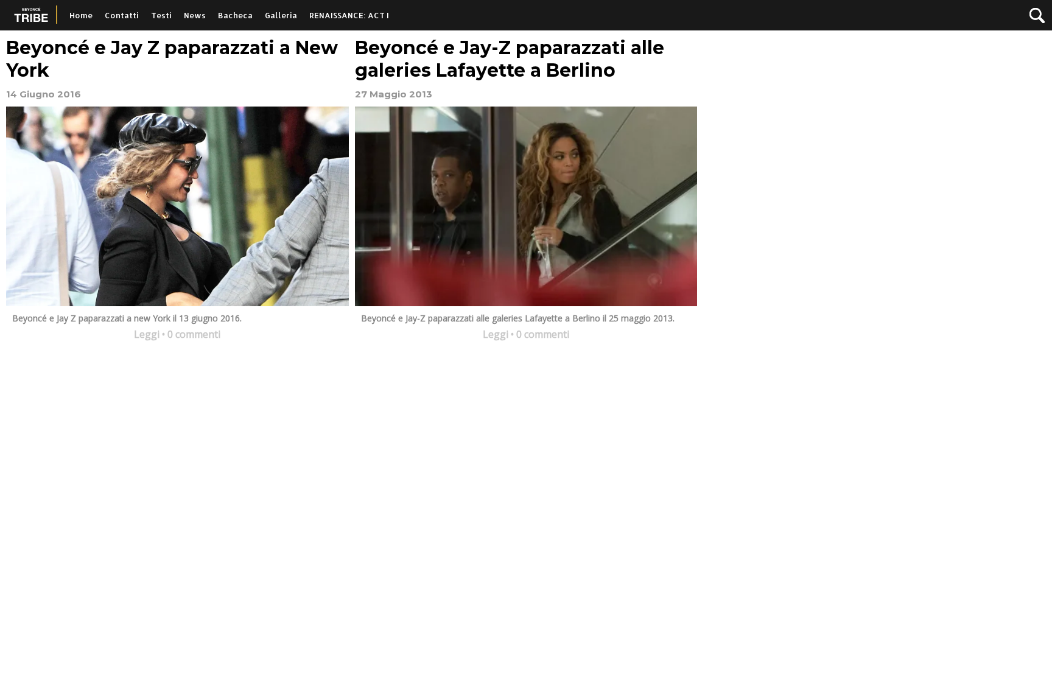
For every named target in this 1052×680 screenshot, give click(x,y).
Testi (161, 15)
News (195, 15)
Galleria (281, 15)
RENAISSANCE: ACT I (349, 15)
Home (81, 15)
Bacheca (235, 15)
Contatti (122, 15)
